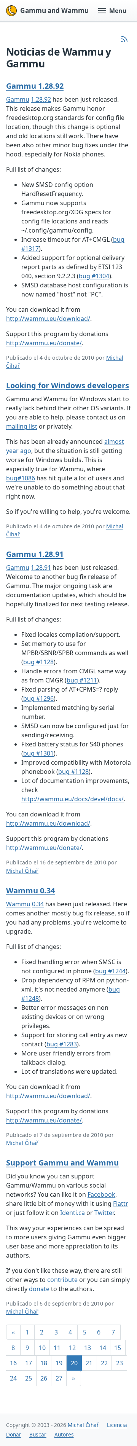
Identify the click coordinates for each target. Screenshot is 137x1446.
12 (72, 1348)
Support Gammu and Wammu (62, 1162)
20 (74, 1363)
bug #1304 (94, 276)
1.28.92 (41, 99)
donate (39, 1289)
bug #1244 (110, 971)
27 (59, 1378)
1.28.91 (41, 567)
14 (102, 1348)
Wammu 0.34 (30, 890)
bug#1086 (20, 478)
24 (13, 1378)
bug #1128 (38, 662)
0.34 (38, 904)
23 (119, 1363)
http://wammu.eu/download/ (48, 318)
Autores (64, 1434)
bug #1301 (38, 753)
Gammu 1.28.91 (35, 554)
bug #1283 (61, 1044)
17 (28, 1363)
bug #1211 (82, 680)
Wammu (18, 904)
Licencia (117, 1424)
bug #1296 (38, 698)
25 (28, 1378)
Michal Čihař (22, 870)
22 (104, 1363)
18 (43, 1363)
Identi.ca (72, 1212)
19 (59, 1363)
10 (42, 1348)
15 (117, 1348)
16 (13, 1363)
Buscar (37, 1434)
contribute (62, 1279)
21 (89, 1363)
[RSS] (124, 39)
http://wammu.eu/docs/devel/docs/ (72, 799)
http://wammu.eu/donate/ (44, 343)
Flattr (120, 1203)
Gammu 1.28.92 (35, 86)
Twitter (104, 1212)
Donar (13, 1434)
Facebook (101, 1194)
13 (87, 1348)
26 (43, 1378)
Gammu (17, 99)
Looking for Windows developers (67, 385)
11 (57, 1348)
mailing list (21, 426)
